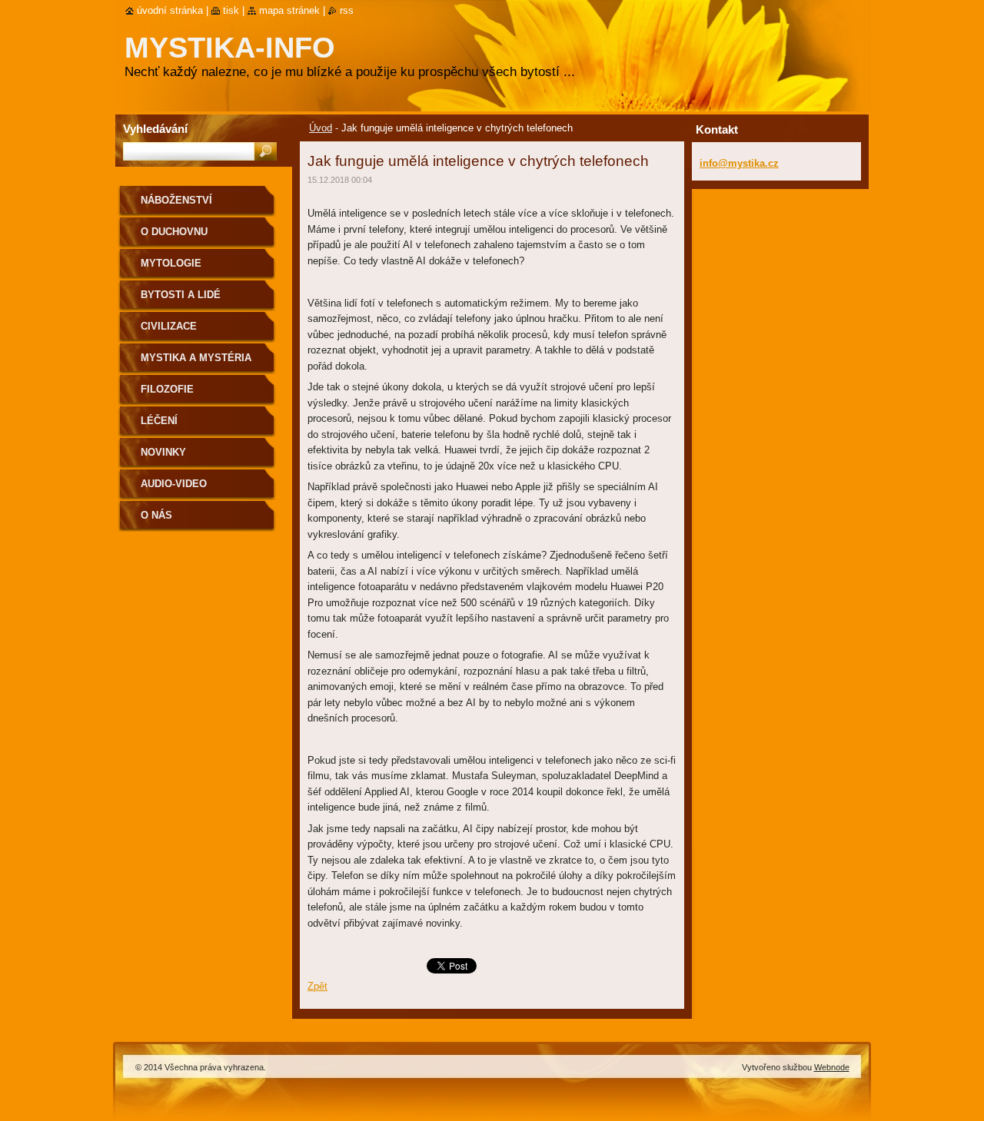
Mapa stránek (289, 10)
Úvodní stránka (170, 10)
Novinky (163, 452)
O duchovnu (174, 231)
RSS (347, 10)
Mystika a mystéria (196, 357)
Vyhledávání (155, 128)
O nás (156, 515)
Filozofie (167, 389)
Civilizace (169, 326)
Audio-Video (174, 483)
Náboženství (176, 200)
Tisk (231, 10)
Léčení (159, 420)
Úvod (320, 128)
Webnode (831, 1067)
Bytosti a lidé (181, 294)
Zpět (317, 986)
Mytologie (171, 263)
